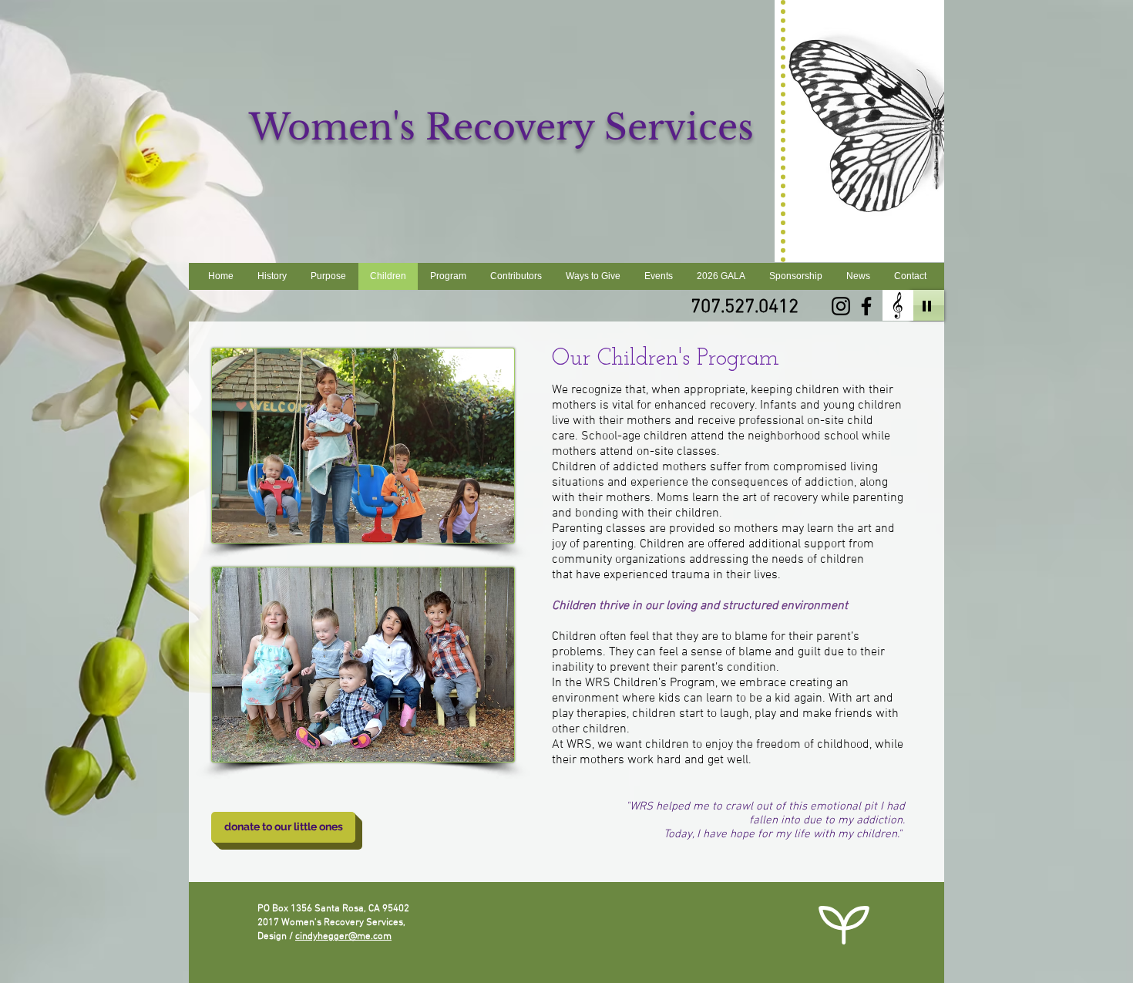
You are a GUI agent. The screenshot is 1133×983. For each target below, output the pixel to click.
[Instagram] (841, 306)
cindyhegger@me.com (343, 937)
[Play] (927, 305)
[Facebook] (866, 306)
